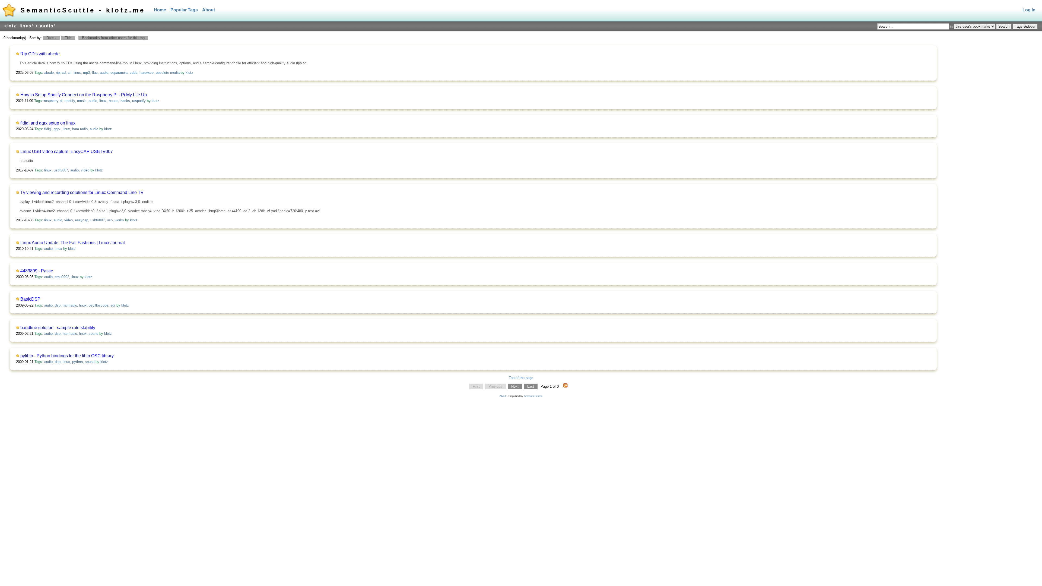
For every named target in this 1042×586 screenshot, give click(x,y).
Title (68, 38)
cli (69, 73)
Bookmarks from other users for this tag (113, 38)
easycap (81, 220)
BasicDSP (30, 299)
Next (515, 386)
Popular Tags (184, 10)
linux (77, 73)
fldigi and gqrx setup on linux (47, 123)
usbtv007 (61, 170)
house (113, 101)
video (85, 170)
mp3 (86, 73)
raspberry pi (53, 101)
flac (95, 73)
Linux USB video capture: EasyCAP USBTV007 (66, 151)
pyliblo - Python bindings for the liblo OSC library (67, 355)
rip (58, 73)
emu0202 (62, 277)
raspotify (139, 101)
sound (93, 334)
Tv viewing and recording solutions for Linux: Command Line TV (82, 192)
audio (104, 73)
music (82, 101)
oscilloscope (98, 305)
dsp (58, 305)
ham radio (80, 129)
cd (64, 73)
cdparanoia (119, 73)
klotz (189, 73)
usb (110, 220)
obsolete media (168, 73)
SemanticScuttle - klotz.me (82, 10)
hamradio (70, 305)
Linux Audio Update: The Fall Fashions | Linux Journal (72, 242)
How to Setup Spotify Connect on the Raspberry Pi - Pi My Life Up (83, 95)
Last (530, 386)
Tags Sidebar (1025, 26)
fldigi (48, 129)
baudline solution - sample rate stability (57, 327)
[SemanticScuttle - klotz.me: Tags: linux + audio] (565, 387)
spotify (70, 101)
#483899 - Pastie (36, 271)
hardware (146, 73)
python (77, 362)
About (208, 10)
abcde (49, 73)
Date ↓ (51, 38)
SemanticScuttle (533, 396)
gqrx (57, 129)
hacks (125, 101)
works (119, 220)
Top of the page (521, 378)
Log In (1028, 10)
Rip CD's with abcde (40, 54)
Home (160, 10)
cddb (133, 73)
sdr (112, 305)
